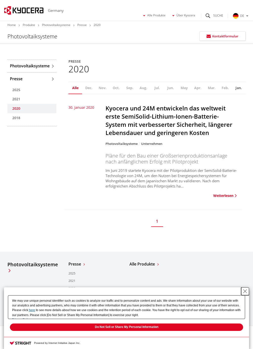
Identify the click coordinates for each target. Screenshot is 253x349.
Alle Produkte (156, 15)
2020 (16, 108)
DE (242, 16)
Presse (82, 25)
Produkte (29, 25)
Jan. (238, 87)
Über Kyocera (185, 15)
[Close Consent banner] (245, 291)
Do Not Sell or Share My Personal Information (126, 327)
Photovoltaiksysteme (56, 25)
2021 (16, 99)
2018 (16, 117)
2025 (16, 89)
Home (11, 25)
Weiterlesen (223, 195)
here (32, 310)
